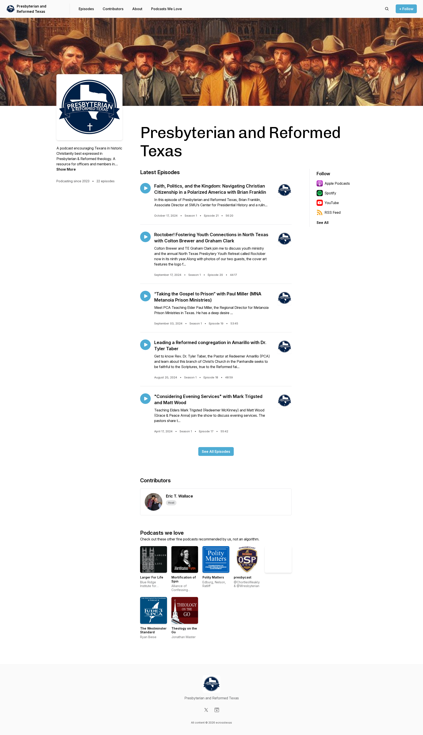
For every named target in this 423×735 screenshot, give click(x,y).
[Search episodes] (387, 8)
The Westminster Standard (153, 630)
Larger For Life (151, 577)
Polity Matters (213, 577)
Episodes (86, 9)
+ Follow (406, 9)
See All (322, 222)
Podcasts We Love (166, 9)
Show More (66, 169)
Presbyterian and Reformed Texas (31, 9)
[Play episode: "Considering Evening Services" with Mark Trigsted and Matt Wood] (145, 398)
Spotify (330, 193)
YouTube (332, 203)
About (137, 9)
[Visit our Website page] (217, 710)
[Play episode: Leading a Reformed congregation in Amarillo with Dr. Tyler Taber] (145, 344)
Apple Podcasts (337, 183)
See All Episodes (216, 451)
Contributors (113, 9)
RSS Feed (333, 212)
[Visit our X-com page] (206, 710)
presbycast (242, 577)
